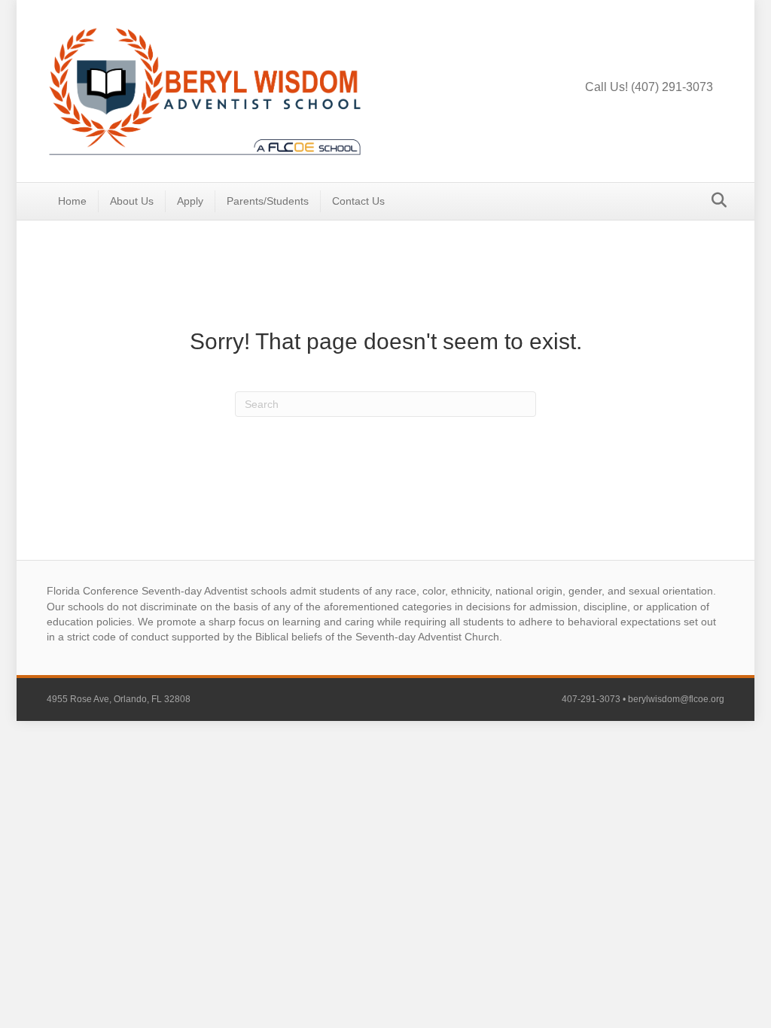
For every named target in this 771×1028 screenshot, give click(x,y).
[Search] (714, 200)
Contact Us (358, 201)
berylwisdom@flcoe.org (676, 699)
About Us (132, 201)
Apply (190, 201)
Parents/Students (268, 201)
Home (72, 201)
